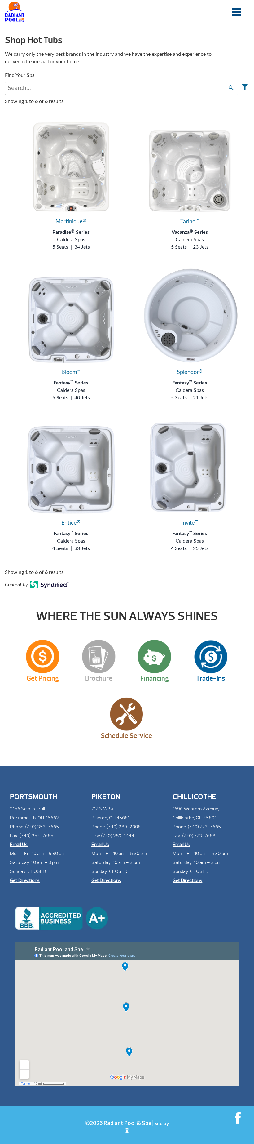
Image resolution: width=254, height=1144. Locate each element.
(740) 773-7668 (198, 836)
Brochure (98, 678)
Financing (154, 678)
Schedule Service (126, 735)
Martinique (70, 221)
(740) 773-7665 (204, 827)
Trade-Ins (210, 678)
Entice (71, 523)
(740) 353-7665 (42, 827)
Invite (189, 523)
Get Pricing (43, 678)
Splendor (190, 372)
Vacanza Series (190, 232)
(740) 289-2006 (124, 827)
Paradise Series (71, 232)
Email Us (19, 844)
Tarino (189, 221)
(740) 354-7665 (36, 836)
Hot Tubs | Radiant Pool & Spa (14, 12)
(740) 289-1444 (117, 836)
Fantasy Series (71, 382)
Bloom (71, 372)
